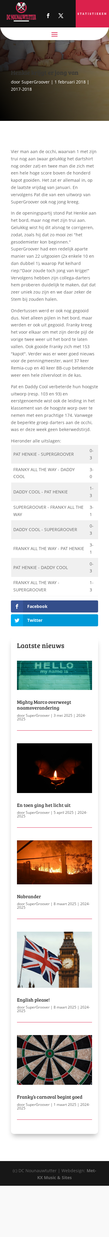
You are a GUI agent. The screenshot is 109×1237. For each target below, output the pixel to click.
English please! (33, 999)
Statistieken (92, 13)
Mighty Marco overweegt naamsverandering (44, 705)
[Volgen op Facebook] (48, 15)
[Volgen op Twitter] (61, 15)
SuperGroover (35, 82)
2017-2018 (21, 89)
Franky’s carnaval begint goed (49, 1097)
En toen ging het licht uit (44, 805)
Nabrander (29, 896)
